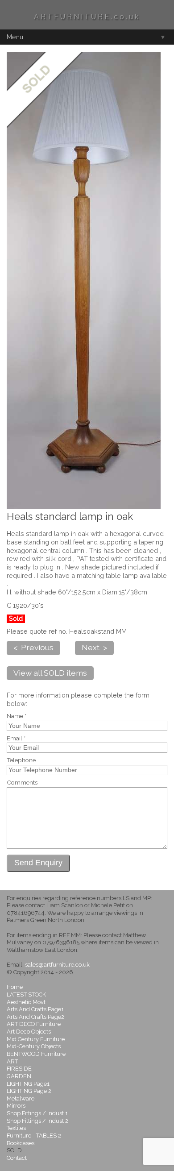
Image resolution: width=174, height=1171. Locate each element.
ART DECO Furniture (34, 1024)
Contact (17, 1157)
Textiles (16, 1128)
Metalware (20, 1098)
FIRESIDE (19, 1068)
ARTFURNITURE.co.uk (87, 16)
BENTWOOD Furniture (36, 1054)
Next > (94, 647)
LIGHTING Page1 (28, 1083)
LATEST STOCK (26, 994)
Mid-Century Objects (34, 1046)
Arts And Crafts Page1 (35, 1009)
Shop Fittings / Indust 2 (37, 1120)
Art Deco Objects (29, 1031)
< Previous (33, 647)
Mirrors (16, 1105)
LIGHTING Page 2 (29, 1091)
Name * (16, 716)
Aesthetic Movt (26, 1002)
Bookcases (20, 1143)
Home (15, 987)
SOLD (14, 1150)
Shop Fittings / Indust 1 (37, 1113)
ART (12, 1061)
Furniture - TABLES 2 (34, 1135)
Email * (16, 738)
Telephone (21, 760)
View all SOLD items (50, 672)
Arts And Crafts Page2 (35, 1016)
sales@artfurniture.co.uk (57, 964)
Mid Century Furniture (36, 1039)
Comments (22, 783)
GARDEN (19, 1076)
